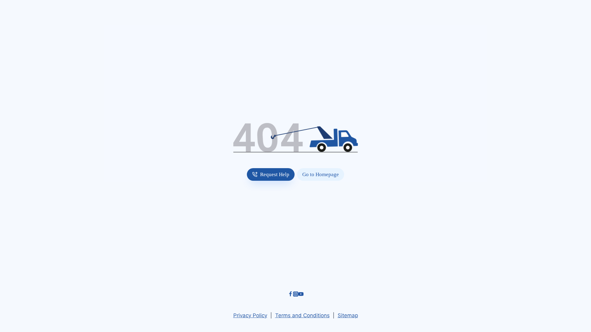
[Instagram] (295, 295)
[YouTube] (301, 295)
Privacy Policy (250, 315)
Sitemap (348, 315)
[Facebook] (290, 295)
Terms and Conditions (302, 315)
